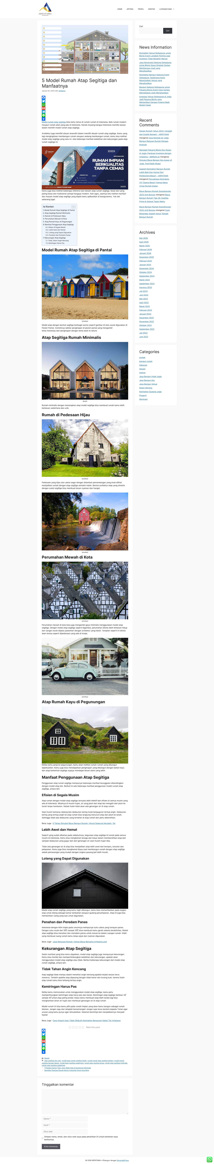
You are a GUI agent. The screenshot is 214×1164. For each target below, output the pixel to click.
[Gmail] (85, 108)
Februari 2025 (145, 261)
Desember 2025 (146, 257)
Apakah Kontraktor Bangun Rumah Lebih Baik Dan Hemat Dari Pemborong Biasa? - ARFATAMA (154, 172)
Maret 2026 (144, 246)
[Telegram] (85, 112)
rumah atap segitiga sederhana (53, 1065)
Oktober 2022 (145, 325)
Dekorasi (143, 365)
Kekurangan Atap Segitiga (55, 238)
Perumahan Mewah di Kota (56, 219)
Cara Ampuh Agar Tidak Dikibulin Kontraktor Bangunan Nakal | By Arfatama (87, 1020)
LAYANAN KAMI (165, 9)
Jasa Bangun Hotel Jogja (150, 376)
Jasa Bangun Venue (148, 384)
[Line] (85, 115)
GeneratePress (123, 1160)
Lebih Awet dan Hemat (57, 230)
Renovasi (143, 399)
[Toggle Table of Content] (72, 207)
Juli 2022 (143, 333)
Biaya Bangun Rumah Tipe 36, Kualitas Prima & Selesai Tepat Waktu (154, 198)
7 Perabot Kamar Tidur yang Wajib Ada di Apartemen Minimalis (67, 1068)
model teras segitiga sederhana (71, 1063)
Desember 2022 (146, 318)
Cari (141, 26)
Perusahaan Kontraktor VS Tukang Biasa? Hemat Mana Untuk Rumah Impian (154, 182)
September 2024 (146, 276)
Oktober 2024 (145, 272)
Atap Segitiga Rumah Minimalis (57, 213)
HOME (119, 9)
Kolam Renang (145, 388)
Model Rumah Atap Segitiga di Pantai (59, 210)
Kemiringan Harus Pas (56, 243)
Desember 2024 (146, 268)
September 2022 (146, 329)
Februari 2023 (145, 310)
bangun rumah (145, 361)
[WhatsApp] (85, 104)
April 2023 (144, 303)
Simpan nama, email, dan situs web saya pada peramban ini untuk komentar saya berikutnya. (81, 1138)
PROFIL (141, 9)
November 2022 (146, 321)
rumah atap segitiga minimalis (116, 1063)
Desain (46, 1058)
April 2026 (144, 242)
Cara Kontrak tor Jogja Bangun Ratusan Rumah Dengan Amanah (154, 141)
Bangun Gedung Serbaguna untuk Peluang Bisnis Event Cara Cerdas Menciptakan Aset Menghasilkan (154, 90)
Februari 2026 (145, 249)
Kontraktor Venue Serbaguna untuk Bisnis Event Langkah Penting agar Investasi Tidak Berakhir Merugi (155, 56)
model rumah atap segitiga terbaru (100, 1061)
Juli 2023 (143, 291)
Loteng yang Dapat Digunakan (60, 232)
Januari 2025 (145, 265)
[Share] (85, 119)
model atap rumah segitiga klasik (74, 1061)
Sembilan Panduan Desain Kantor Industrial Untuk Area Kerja (66, 1070)
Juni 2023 (143, 295)
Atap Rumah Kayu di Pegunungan (58, 222)
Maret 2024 (144, 280)
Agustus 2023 (145, 287)
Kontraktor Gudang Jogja (150, 392)
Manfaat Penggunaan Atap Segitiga (59, 224)
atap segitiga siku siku (52, 1061)
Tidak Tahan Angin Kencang (58, 240)
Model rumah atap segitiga (54, 122)
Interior (142, 373)
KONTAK (151, 9)
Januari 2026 (145, 253)
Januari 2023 (145, 314)
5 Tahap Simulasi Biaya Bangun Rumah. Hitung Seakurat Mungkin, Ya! (84, 823)
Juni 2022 (143, 337)
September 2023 (146, 284)
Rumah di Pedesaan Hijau (55, 216)
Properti (142, 395)
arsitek (142, 357)
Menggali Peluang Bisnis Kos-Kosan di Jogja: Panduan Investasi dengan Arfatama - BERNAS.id (155, 153)
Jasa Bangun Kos (147, 380)
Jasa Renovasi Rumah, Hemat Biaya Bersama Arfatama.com (80, 942)
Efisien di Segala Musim (57, 227)
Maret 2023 (144, 306)
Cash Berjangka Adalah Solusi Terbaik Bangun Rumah (154, 213)
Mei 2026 (143, 238)
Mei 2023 (143, 299)
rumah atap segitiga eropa (94, 1063)
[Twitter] (85, 101)
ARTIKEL (130, 9)
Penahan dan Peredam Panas (59, 235)
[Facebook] (85, 97)
